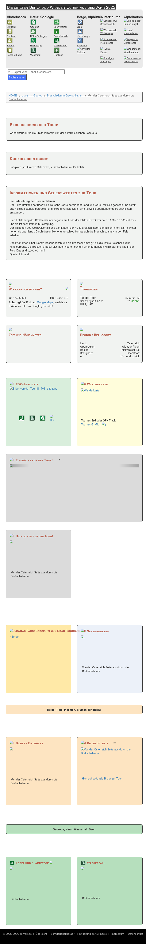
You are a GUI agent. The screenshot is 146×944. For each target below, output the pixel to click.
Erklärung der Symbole (93, 933)
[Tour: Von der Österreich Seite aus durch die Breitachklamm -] (74, 465)
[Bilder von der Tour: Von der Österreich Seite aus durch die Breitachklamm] (38, 400)
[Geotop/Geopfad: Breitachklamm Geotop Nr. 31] (44, 418)
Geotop (37, 95)
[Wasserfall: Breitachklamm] (33, 418)
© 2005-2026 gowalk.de (17, 933)
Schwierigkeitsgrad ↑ (63, 933)
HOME (13, 95)
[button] (19, 465)
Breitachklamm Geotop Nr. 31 (65, 95)
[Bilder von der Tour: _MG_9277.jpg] (54, 418)
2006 (25, 95)
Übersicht (41, 933)
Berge (15, 636)
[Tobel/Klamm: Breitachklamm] (23, 418)
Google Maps (45, 302)
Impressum (117, 933)
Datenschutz (135, 933)
